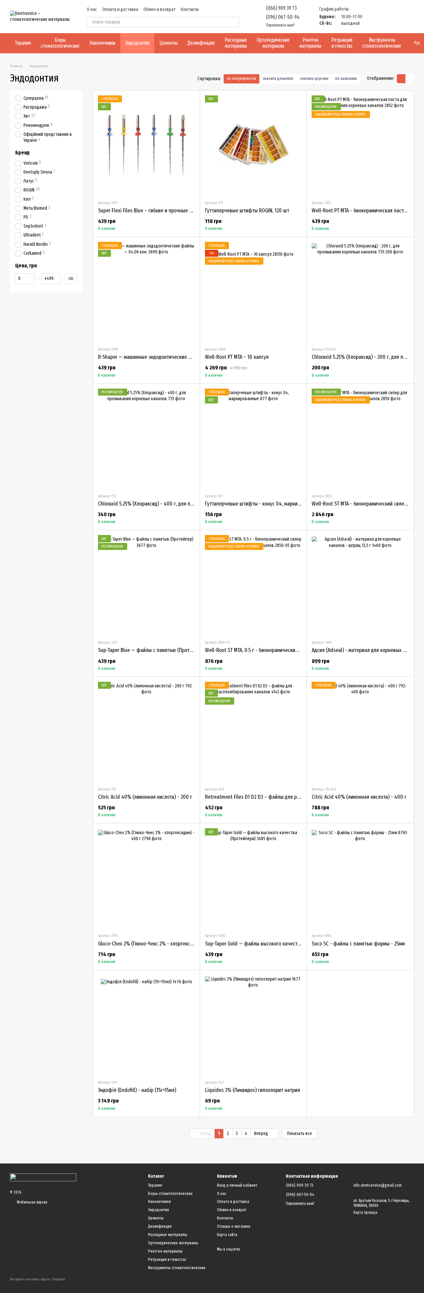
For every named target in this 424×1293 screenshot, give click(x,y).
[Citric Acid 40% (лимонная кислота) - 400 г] (360, 731)
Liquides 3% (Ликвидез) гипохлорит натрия (252, 1090)
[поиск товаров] (234, 22)
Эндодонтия (137, 43)
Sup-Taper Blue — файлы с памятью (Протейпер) (151, 650)
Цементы (168, 43)
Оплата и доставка (120, 9)
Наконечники (102, 43)
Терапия (23, 43)
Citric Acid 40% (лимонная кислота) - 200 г (145, 796)
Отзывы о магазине (233, 1226)
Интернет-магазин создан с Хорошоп (37, 1279)
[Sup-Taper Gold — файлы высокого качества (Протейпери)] (253, 878)
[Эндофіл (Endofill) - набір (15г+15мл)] (146, 1024)
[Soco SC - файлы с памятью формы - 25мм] (360, 878)
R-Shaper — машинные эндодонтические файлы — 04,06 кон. (165, 356)
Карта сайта (227, 1234)
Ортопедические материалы (273, 43)
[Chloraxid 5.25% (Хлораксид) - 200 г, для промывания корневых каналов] (360, 291)
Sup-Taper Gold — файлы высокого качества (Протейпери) (269, 943)
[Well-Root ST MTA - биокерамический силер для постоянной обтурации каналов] (360, 438)
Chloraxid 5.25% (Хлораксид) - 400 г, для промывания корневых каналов (177, 503)
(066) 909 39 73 (281, 8)
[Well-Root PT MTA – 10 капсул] (253, 291)
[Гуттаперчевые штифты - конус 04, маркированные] (253, 438)
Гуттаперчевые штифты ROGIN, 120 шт (247, 210)
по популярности (241, 78)
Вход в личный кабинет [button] (237, 1185)
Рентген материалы (310, 43)
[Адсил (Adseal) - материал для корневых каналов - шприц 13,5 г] (360, 584)
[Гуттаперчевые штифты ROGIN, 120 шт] (253, 145)
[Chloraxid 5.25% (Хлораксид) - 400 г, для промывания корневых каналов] (146, 438)
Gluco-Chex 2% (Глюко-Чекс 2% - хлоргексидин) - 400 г (158, 943)
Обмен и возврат (159, 9)
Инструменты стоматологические (381, 43)
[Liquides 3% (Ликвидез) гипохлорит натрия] (253, 1024)
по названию (346, 78)
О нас (92, 9)
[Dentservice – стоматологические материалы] (43, 1177)
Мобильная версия (31, 1202)
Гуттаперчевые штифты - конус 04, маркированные (262, 503)
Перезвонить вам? (280, 25)
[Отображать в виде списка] (409, 78)
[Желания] (374, 16)
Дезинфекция (201, 43)
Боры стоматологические (60, 43)
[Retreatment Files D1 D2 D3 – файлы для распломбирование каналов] (253, 731)
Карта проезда (365, 1212)
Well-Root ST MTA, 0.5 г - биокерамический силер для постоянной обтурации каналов (299, 650)
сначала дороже (314, 78)
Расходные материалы (236, 43)
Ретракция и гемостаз (341, 43)
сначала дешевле (278, 78)
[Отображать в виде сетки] (401, 78)
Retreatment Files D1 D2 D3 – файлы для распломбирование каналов (280, 796)
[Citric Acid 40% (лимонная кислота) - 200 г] (146, 731)
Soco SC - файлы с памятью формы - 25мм (358, 943)
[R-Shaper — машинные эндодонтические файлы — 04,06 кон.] (146, 291)
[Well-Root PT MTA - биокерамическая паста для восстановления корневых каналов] (360, 145)
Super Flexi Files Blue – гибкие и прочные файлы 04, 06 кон (163, 210)
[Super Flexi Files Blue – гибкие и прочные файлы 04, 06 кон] (146, 145)
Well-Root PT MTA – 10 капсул (237, 356)
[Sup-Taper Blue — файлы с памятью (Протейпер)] (146, 584)
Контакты (190, 9)
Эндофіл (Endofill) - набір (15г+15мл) (137, 1090)
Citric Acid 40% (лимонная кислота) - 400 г (359, 796)
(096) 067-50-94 (282, 17)
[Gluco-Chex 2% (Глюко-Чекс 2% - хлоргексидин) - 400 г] (146, 878)
